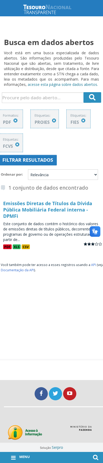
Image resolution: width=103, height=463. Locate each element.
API (93, 265)
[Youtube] (69, 393)
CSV (26, 247)
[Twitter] (56, 393)
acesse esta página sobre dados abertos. (63, 84)
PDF (7, 247)
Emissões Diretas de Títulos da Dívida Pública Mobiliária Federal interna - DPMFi (47, 209)
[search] (92, 97)
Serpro (57, 447)
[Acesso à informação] (25, 432)
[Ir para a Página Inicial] (51, 9)
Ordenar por (11, 174)
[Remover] (15, 120)
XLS (17, 247)
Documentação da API (17, 270)
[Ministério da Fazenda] (81, 430)
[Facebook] (42, 393)
